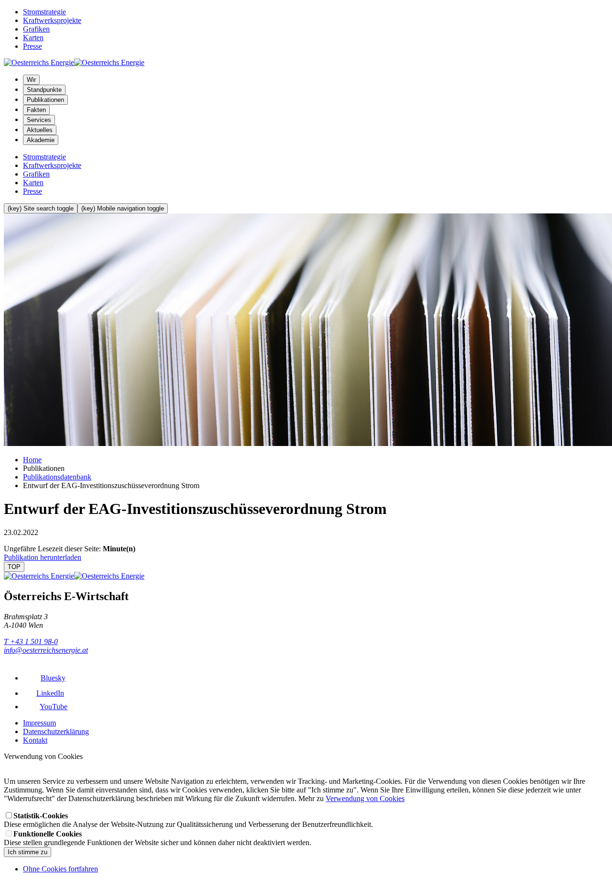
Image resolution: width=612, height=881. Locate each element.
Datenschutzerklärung (56, 731)
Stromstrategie (44, 12)
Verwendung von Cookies (365, 798)
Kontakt (35, 740)
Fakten (36, 109)
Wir (31, 79)
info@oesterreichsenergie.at (46, 650)
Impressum (39, 723)
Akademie (41, 140)
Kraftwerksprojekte (52, 20)
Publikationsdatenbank (57, 477)
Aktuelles (40, 130)
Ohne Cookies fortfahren (60, 869)
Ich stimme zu (27, 852)
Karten (33, 37)
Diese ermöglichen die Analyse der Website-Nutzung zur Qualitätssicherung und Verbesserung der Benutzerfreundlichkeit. (188, 820)
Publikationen (45, 99)
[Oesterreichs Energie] (74, 62)
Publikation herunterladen (42, 557)
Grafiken (36, 29)
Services (39, 119)
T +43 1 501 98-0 (31, 641)
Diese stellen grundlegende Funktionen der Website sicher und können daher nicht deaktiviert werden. (157, 838)
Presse (32, 46)
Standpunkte (44, 89)
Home (32, 460)
